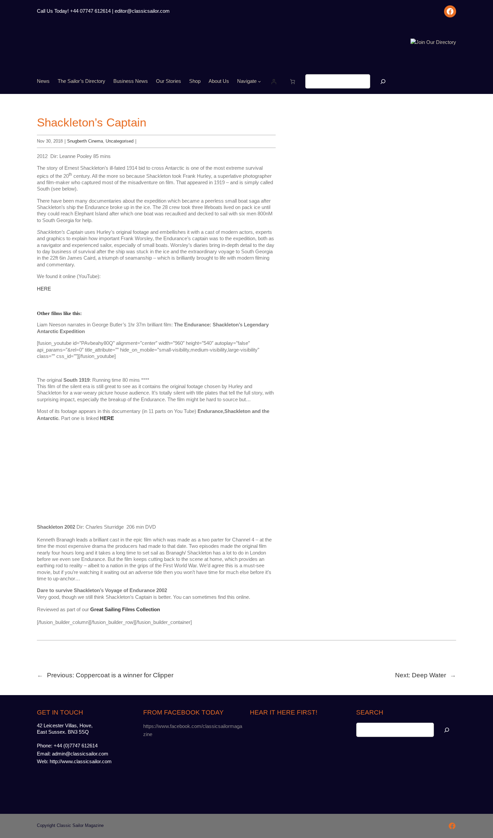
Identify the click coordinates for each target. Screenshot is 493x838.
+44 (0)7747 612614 (76, 745)
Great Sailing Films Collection (125, 609)
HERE (44, 289)
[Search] (383, 81)
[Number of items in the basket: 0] (292, 81)
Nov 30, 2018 (50, 141)
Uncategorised (119, 141)
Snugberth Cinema (85, 141)
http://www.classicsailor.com (81, 761)
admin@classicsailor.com (80, 753)
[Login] (273, 81)
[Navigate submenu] (259, 81)
